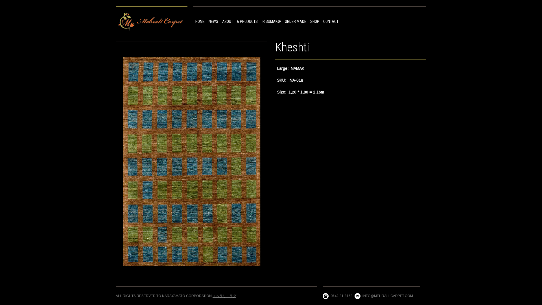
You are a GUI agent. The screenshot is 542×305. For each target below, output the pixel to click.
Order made (295, 21)
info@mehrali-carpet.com (387, 296)
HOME (200, 21)
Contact (330, 21)
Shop (314, 21)
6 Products (247, 21)
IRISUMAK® (271, 21)
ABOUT (227, 21)
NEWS (213, 21)
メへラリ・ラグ (224, 296)
